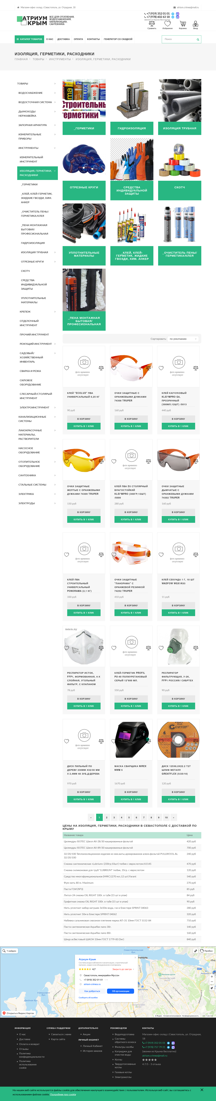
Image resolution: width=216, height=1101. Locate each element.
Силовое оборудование (30, 382)
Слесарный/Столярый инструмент (36, 396)
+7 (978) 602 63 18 (158, 17)
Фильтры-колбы (124, 1047)
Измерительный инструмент (31, 159)
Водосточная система (35, 102)
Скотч (25, 271)
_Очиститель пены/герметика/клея (35, 213)
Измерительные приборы (30, 136)
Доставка (63, 39)
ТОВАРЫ (22, 83)
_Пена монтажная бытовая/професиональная (34, 229)
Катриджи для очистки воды (123, 1053)
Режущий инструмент (36, 344)
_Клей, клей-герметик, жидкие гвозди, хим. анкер (36, 198)
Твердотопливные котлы (125, 1066)
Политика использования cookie (28, 1064)
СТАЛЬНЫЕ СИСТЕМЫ (32, 484)
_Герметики (29, 184)
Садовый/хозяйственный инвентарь (31, 357)
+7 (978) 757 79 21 (154, 1047)
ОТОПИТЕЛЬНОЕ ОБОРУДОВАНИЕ (29, 464)
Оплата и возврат (29, 1044)
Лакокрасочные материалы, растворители (30, 434)
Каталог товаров (31, 39)
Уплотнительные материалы (33, 300)
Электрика (26, 494)
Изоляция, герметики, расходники (36, 173)
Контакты (93, 39)
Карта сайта (58, 1039)
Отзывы (24, 1049)
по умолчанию (178, 339)
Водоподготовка (124, 1034)
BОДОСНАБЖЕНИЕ (31, 93)
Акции (86, 1034)
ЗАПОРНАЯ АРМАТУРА (33, 125)
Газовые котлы (123, 1072)
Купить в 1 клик (84, 426)
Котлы (118, 1059)
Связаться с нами (61, 1034)
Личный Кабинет (93, 1046)
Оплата (78, 39)
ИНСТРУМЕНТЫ (28, 148)
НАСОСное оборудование (29, 450)
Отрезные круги (32, 261)
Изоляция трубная (34, 252)
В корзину (83, 418)
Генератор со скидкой (118, 39)
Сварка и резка (30, 371)
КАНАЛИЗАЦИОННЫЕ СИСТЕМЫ (32, 419)
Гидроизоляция (33, 243)
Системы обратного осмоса (125, 1040)
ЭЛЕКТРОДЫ (27, 503)
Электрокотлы (123, 1077)
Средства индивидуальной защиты (34, 284)
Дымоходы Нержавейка (27, 113)
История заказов (92, 1051)
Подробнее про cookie (63, 1094)
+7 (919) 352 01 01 (158, 13)
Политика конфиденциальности (31, 1055)
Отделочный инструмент (29, 323)
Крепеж (25, 311)
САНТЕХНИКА (27, 475)
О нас (49, 39)
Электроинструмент (34, 407)
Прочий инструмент (34, 334)
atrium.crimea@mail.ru (188, 7)
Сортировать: (159, 339)
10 (166, 817)
